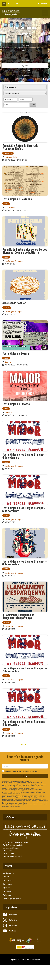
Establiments (25, 60)
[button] (45, 13)
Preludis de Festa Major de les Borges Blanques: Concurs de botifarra (24, 250)
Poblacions (25, 50)
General (7, 307)
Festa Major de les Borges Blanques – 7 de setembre (24, 669)
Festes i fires (25, 70)
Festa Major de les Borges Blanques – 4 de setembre (24, 455)
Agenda (25, 65)
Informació (25, 45)
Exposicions (8, 153)
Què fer (6, 876)
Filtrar (33, 105)
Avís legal (7, 895)
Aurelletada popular (14, 303)
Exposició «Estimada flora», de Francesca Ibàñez (20, 147)
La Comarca (8, 873)
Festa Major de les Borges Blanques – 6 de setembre (24, 562)
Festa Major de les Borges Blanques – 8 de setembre (24, 723)
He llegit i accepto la (21, 771)
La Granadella (11, 157)
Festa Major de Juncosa (16, 404)
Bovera (8, 362)
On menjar (7, 884)
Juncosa (8, 412)
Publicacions (25, 76)
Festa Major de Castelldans (18, 199)
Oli (25, 55)
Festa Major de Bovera (15, 353)
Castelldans (10, 207)
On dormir (7, 880)
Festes (6, 203)
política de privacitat (29, 771)
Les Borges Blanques (14, 261)
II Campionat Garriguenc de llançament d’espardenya (18, 616)
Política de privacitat (12, 899)
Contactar (7, 891)
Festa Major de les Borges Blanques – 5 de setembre (24, 509)
